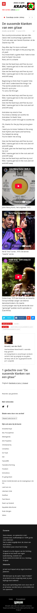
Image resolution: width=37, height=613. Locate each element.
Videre (4, 515)
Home (11, 599)
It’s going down (7, 477)
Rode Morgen (6, 511)
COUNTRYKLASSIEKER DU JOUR (11, 329)
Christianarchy (6, 445)
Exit (3, 457)
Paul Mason (6, 499)
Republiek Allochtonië (9, 507)
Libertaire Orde (7, 491)
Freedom (5, 469)
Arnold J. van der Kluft (8, 31)
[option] (19, 17)
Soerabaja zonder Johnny (15, 17)
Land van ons (6, 487)
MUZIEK (16, 324)
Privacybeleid (20, 599)
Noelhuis (5, 495)
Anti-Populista (6, 441)
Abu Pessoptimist (8, 433)
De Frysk (5, 453)
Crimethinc (5, 449)
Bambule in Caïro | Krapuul (18, 383)
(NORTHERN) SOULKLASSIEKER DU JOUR (22, 327)
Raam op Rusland (8, 503)
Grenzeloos (6, 473)
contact (25, 587)
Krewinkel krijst (7, 429)
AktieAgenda (6, 437)
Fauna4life (5, 461)
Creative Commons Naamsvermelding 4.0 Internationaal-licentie (17, 607)
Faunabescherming (8, 465)
